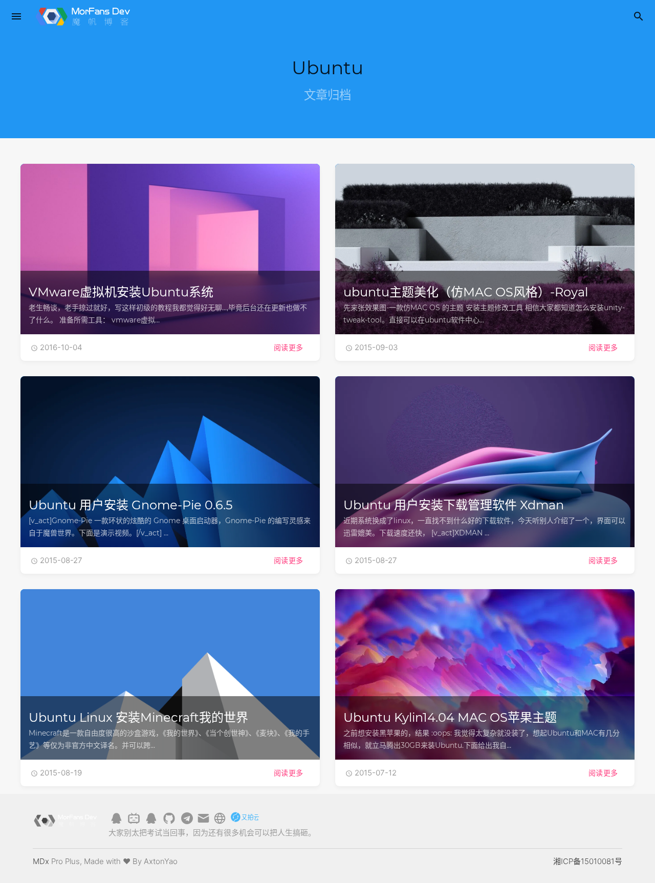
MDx (41, 861)
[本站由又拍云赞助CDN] (244, 822)
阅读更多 (288, 347)
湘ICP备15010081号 (587, 861)
